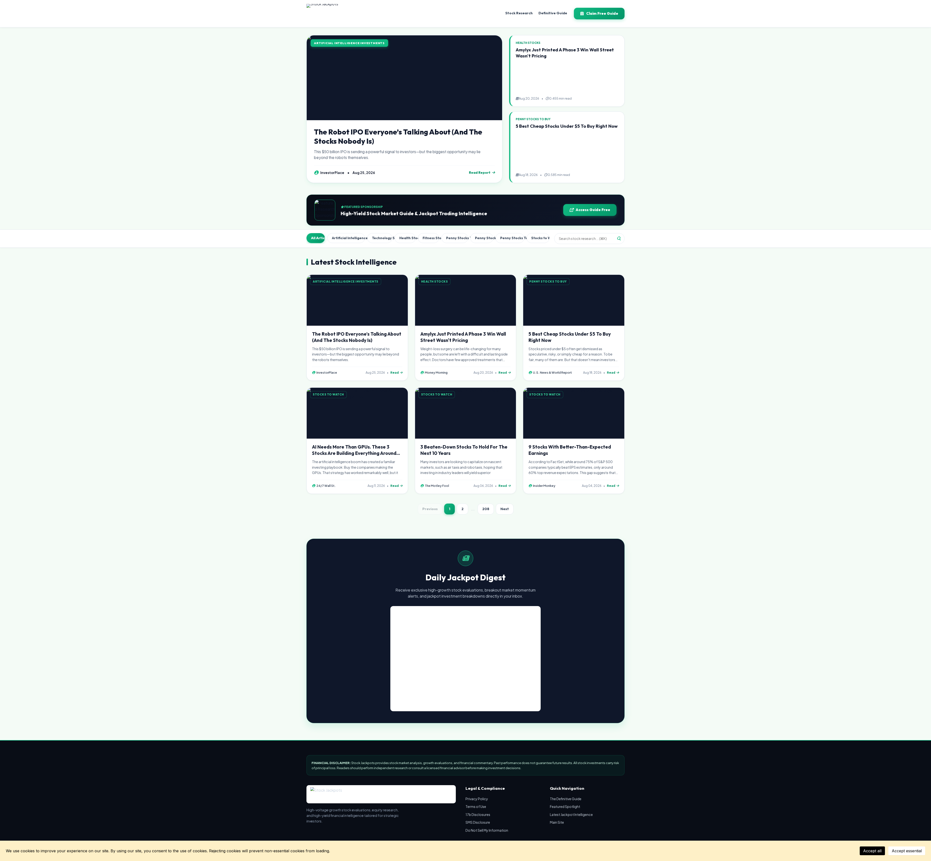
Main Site (557, 822)
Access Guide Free (593, 209)
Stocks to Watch (540, 238)
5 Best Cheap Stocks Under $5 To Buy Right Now (567, 126)
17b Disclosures (478, 814)
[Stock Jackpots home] (322, 13)
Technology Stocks (382, 238)
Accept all (872, 850)
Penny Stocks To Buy (457, 238)
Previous (430, 509)
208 (485, 509)
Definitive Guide (552, 13)
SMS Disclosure (478, 822)
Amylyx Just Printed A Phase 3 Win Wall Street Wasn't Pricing (463, 337)
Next (504, 509)
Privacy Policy (477, 799)
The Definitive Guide (565, 799)
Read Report (479, 172)
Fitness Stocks (431, 238)
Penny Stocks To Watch (512, 238)
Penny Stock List (484, 238)
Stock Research (519, 13)
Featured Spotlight (565, 806)
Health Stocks (407, 238)
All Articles (318, 238)
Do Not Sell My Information (487, 830)
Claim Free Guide (602, 13)
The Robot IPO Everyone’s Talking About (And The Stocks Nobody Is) (398, 136)
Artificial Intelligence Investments (348, 238)
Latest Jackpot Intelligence (571, 814)
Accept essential (907, 850)
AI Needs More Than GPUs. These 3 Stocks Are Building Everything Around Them (354, 453)
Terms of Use (476, 806)
